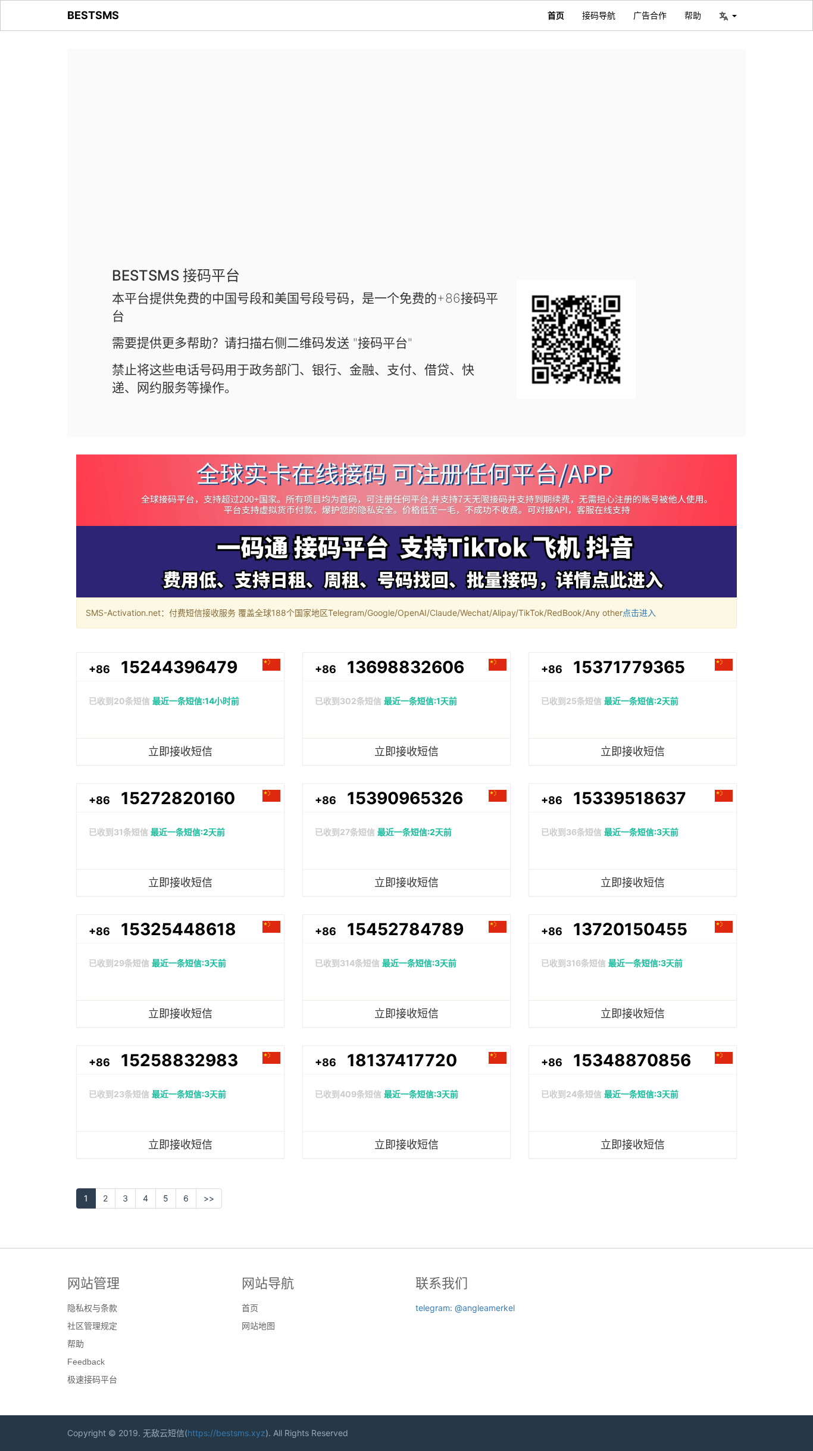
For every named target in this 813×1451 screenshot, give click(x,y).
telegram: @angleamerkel (465, 1308)
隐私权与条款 (92, 1308)
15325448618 (178, 929)
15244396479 (179, 667)
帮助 (692, 15)
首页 (556, 15)
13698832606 (405, 667)
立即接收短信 (180, 751)
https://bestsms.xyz (226, 1433)
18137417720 (402, 1060)
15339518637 (629, 798)
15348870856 (632, 1060)
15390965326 (405, 798)
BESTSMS (93, 15)
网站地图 (258, 1326)
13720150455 (630, 929)
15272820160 (178, 798)
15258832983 (179, 1060)
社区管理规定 (92, 1326)
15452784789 (405, 929)
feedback (86, 1361)
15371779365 (629, 667)
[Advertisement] (406, 166)
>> (209, 1198)
